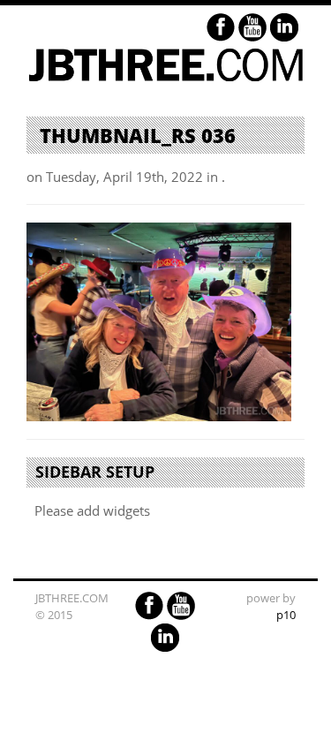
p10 (286, 615)
